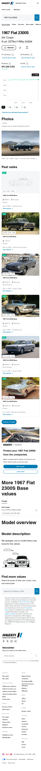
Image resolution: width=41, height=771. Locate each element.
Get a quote (20, 466)
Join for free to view (9, 58)
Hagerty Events (26, 676)
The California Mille (27, 681)
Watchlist (17, 9)
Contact (24, 731)
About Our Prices (24, 602)
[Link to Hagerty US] (3, 754)
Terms (23, 747)
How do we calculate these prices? (15, 112)
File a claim (5, 678)
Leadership (25, 724)
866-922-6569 (6, 737)
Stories (24, 701)
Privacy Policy (35, 660)
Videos (24, 698)
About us (24, 721)
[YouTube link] (16, 641)
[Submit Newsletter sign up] (36, 655)
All (22, 703)
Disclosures (30, 759)
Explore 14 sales (9, 422)
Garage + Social (26, 711)
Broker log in (6, 709)
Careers (24, 726)
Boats (4, 696)
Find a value (6, 9)
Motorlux (24, 688)
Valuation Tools (21, 3)
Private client (6, 699)
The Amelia (25, 678)
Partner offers (6, 722)
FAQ (23, 742)
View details (7, 208)
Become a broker (7, 706)
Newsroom (25, 729)
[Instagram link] (12, 641)
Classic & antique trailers (9, 694)
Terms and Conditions (11, 662)
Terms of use (11, 763)
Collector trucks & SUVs (9, 691)
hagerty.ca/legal (10, 614)
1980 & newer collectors (9, 686)
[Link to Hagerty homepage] (12, 635)
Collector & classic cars (9, 689)
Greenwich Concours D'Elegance (28, 684)
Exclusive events (7, 727)
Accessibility (22, 759)
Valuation (5, 719)
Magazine (5, 724)
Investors (24, 734)
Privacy (24, 744)
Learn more (20, 471)
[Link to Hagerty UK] (11, 754)
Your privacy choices (11, 759)
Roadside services (7, 735)
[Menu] (38, 3)
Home (23, 718)
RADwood (24, 691)
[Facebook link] (4, 641)
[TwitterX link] (8, 641)
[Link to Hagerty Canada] (7, 754)
